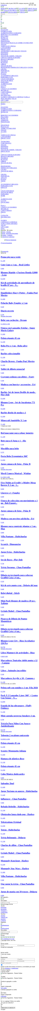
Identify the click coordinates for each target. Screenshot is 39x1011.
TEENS (22, 10)
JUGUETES (4, 107)
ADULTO (4, 177)
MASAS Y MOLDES (7, 156)
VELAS (14, 98)
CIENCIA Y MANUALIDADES (10, 154)
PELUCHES (4, 117)
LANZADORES (6, 136)
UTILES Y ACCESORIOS (9, 207)
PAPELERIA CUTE (7, 186)
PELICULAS (14, 43)
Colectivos (4, 5)
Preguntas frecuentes (12, 233)
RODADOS (4, 148)
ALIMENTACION (6, 199)
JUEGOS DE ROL (6, 163)
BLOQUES (4, 159)
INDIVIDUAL (5, 176)
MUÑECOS (12, 8)
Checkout (3, 996)
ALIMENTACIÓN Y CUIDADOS (11, 110)
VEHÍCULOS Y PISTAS (8, 135)
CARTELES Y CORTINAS (15, 97)
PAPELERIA (5, 194)
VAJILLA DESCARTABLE (9, 223)
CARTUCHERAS (6, 210)
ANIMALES (4, 120)
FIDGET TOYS (5, 138)
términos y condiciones (11, 968)
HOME (3, 12)
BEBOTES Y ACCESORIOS (9, 115)
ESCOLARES (12, 12)
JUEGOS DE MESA (10, 10)
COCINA (30, 67)
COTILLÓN (4, 215)
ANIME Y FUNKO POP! (25, 43)
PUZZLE (3, 179)
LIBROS (3, 161)
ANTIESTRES (5, 51)
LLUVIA (3, 200)
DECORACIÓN (6, 217)
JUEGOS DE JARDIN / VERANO (11, 150)
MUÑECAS (4, 118)
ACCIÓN (22, 8)
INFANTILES (5, 43)
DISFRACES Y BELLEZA (19, 67)
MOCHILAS (4, 209)
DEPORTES (4, 146)
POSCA (3, 205)
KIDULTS (31, 10)
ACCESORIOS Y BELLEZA (9, 184)
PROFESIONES (6, 67)
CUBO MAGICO (15, 51)
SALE (2, 228)
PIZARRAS (4, 158)
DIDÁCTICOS (5, 151)
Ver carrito (4, 988)
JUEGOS (3, 44)
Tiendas (8, 232)
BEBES (3, 8)
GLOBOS (4, 97)
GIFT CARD (5, 227)
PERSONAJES (5, 122)
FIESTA (22, 12)
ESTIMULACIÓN (6, 109)
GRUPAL (4, 174)
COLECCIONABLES (7, 191)
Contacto (9, 235)
